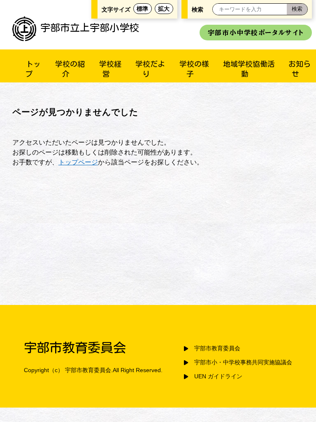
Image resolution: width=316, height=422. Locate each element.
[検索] (297, 9)
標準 (142, 8)
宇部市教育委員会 (217, 348)
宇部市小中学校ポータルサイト (256, 32)
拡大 (164, 8)
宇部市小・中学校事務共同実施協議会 (243, 362)
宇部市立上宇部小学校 (89, 28)
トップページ (78, 162)
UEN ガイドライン (218, 376)
